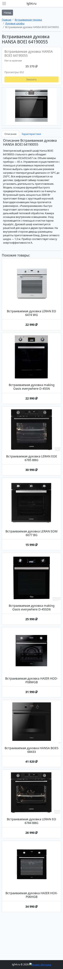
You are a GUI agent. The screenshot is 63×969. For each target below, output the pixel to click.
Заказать (31, 79)
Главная (6, 19)
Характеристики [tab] (31, 134)
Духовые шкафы (14, 23)
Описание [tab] (10, 134)
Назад (7, 12)
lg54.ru (31, 3)
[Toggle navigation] (4, 3)
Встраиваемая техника (28, 19)
